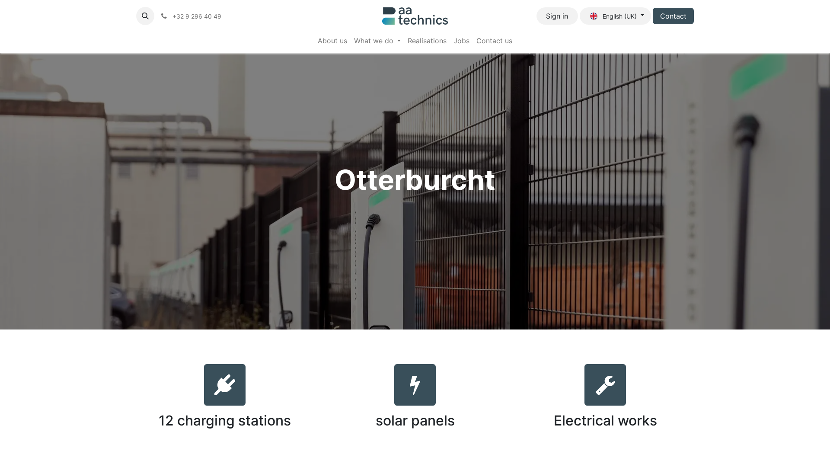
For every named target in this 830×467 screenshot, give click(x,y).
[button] (145, 16)
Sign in (557, 16)
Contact (673, 16)
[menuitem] (332, 40)
